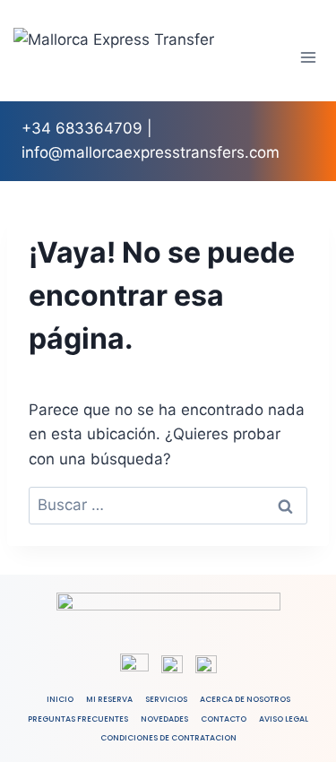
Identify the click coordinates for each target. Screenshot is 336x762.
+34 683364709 (82, 128)
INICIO (60, 699)
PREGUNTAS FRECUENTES (78, 719)
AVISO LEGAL (283, 719)
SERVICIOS (166, 699)
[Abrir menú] (308, 57)
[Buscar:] (168, 505)
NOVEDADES (164, 719)
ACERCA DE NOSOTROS (245, 699)
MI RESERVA (109, 699)
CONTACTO (223, 719)
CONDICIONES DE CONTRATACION (168, 737)
